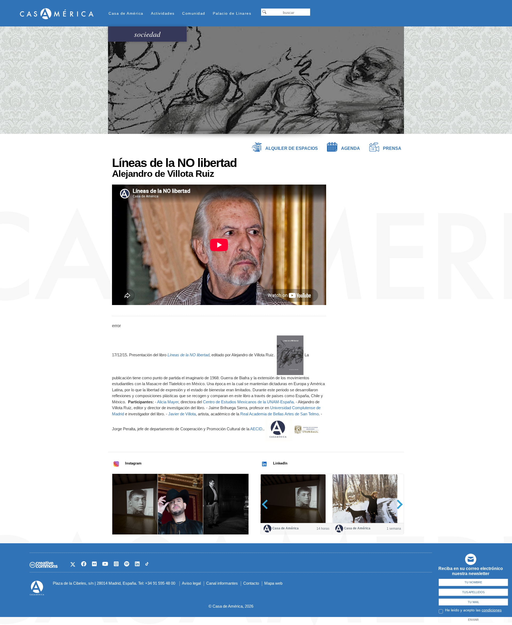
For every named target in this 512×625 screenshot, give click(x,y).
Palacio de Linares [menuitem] (232, 13)
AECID (256, 429)
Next (398, 504)
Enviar (473, 619)
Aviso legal (191, 583)
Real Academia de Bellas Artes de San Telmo (279, 414)
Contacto (251, 583)
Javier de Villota (182, 414)
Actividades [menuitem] (163, 13)
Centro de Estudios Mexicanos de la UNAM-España (248, 402)
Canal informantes (222, 583)
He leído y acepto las (473, 610)
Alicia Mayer (167, 402)
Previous (266, 504)
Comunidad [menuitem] (193, 13)
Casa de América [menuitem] (126, 13)
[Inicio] (57, 13)
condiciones (492, 610)
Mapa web (273, 583)
